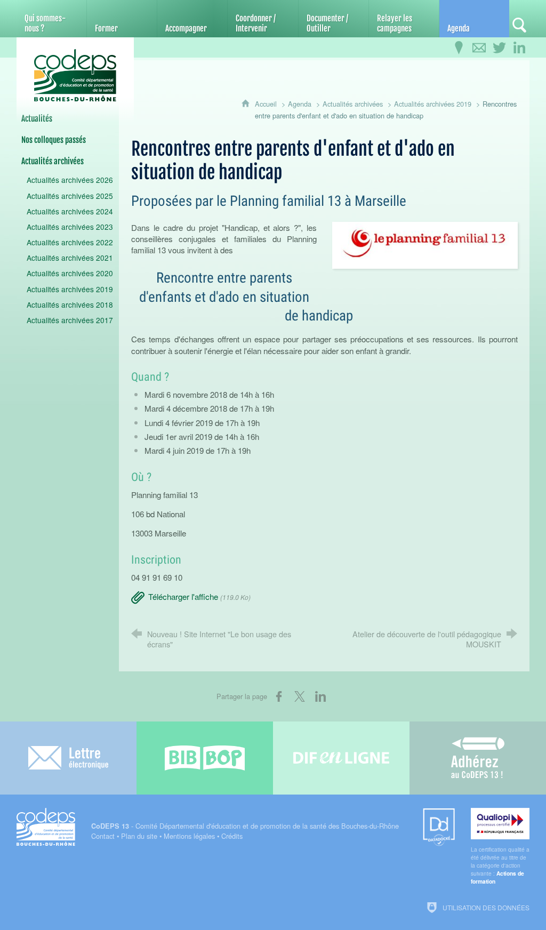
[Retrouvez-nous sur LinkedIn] (519, 48)
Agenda (299, 104)
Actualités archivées (353, 104)
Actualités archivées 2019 (432, 104)
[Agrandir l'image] (425, 244)
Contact (103, 836)
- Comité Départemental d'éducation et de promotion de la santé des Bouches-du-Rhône (245, 826)
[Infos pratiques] (458, 48)
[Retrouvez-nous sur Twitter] (499, 48)
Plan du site (139, 836)
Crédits (232, 836)
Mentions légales (189, 836)
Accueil (267, 104)
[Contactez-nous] (479, 48)
